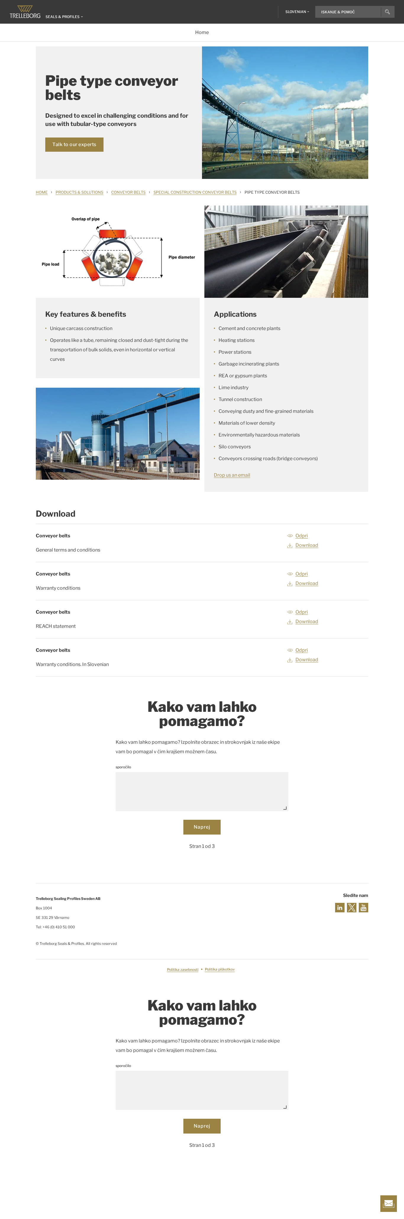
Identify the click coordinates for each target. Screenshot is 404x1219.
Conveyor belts (128, 192)
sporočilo (123, 767)
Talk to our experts (74, 144)
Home (42, 192)
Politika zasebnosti (182, 969)
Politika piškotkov (220, 969)
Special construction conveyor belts (195, 192)
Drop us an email (232, 475)
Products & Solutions (79, 192)
